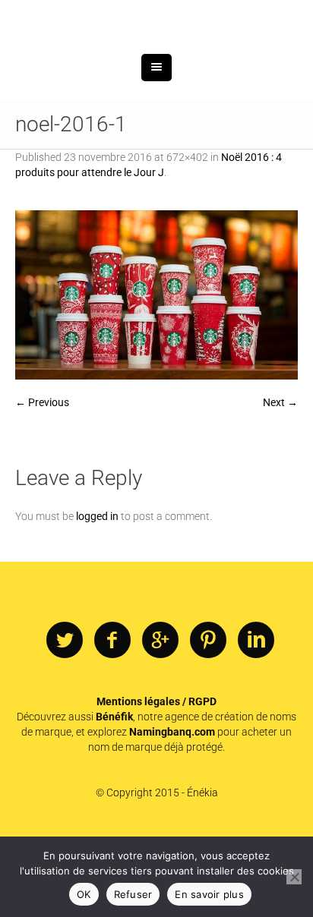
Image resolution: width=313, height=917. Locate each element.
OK (84, 894)
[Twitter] (65, 720)
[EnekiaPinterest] (208, 720)
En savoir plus (209, 894)
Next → (280, 481)
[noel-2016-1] (156, 373)
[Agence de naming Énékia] (156, 58)
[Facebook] (112, 720)
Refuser (133, 894)
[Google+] (160, 720)
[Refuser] (294, 876)
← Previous (42, 481)
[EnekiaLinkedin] (256, 720)
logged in (97, 595)
